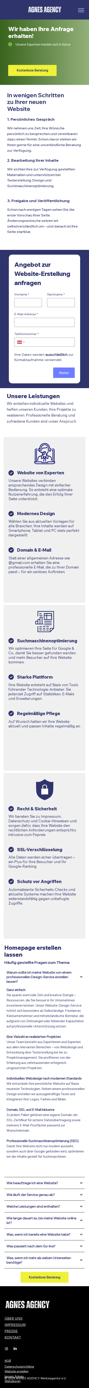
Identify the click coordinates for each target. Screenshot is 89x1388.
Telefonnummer (26, 334)
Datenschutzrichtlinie (19, 1366)
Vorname (21, 294)
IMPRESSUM (15, 1324)
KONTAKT (13, 1337)
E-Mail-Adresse (26, 314)
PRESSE (11, 1331)
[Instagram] (6, 1349)
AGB (8, 1361)
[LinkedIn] (15, 1349)
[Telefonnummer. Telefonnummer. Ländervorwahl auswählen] (21, 342)
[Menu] (81, 10)
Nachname (56, 294)
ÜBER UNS (13, 1318)
